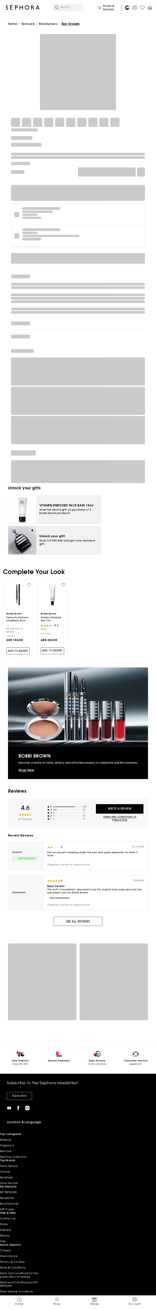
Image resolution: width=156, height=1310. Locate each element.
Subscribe (19, 1096)
